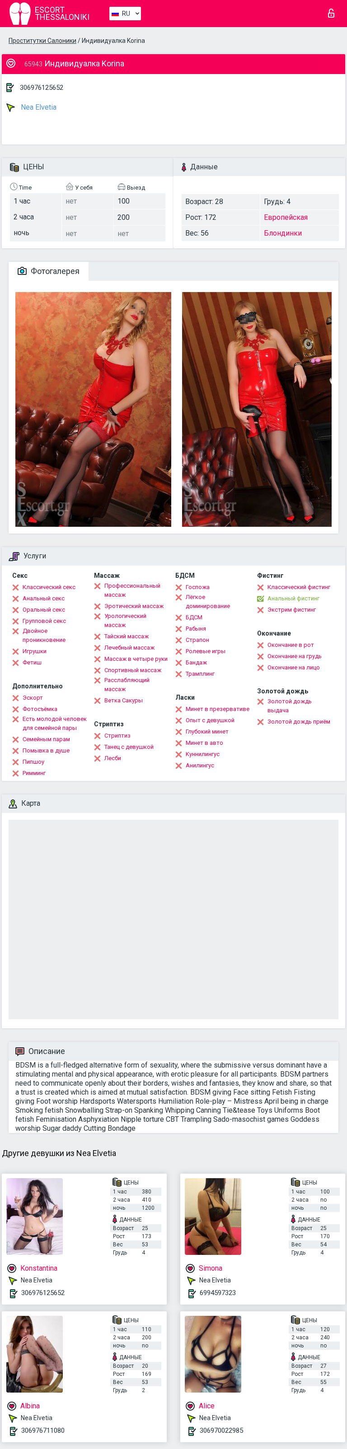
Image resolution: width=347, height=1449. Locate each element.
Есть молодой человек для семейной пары (55, 723)
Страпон (197, 639)
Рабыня (196, 628)
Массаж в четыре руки (136, 658)
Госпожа (198, 587)
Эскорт (33, 697)
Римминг (34, 773)
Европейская (286, 217)
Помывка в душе (46, 750)
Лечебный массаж (129, 647)
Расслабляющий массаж (127, 684)
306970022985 (221, 1430)
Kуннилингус (203, 754)
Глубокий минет (207, 731)
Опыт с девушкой (210, 720)
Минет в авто (204, 742)
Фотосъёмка (40, 709)
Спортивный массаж (132, 670)
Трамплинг (200, 673)
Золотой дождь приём (298, 721)
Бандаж (196, 662)
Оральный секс (44, 609)
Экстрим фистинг (291, 609)
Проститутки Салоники (42, 40)
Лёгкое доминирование (208, 601)
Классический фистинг (298, 587)
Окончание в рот (290, 644)
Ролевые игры (205, 651)
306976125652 (41, 88)
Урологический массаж (125, 620)
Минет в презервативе (217, 709)
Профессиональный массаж (132, 590)
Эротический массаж (134, 606)
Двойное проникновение (44, 635)
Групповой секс (44, 621)
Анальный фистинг (293, 598)
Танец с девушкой (129, 746)
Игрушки (35, 651)
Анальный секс (44, 598)
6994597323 (218, 1293)
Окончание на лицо (293, 667)
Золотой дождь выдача (289, 706)
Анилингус (200, 765)
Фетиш (32, 662)
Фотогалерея (54, 271)
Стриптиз (117, 735)
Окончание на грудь (294, 656)
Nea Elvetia (37, 107)
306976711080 (43, 1430)
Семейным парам (46, 739)
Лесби (112, 758)
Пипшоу (33, 761)
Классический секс (49, 587)
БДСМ (194, 617)
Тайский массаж (126, 636)
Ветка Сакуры (123, 700)
